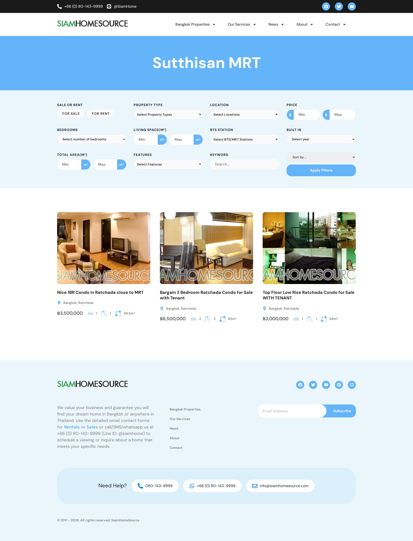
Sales (92, 427)
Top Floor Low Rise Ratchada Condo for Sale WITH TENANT (308, 295)
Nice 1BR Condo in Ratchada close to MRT (100, 292)
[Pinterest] (339, 385)
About (301, 24)
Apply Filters (321, 170)
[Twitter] (339, 6)
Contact (333, 24)
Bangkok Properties (192, 24)
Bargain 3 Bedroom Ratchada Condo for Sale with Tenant (206, 295)
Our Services (239, 24)
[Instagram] (352, 385)
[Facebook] (326, 6)
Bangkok (70, 303)
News (273, 24)
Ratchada (85, 303)
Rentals (72, 427)
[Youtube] (352, 6)
